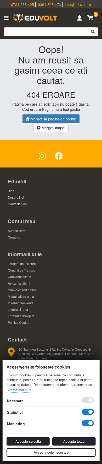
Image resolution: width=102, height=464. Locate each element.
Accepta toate (73, 441)
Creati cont (15, 237)
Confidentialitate (19, 276)
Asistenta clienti (19, 283)
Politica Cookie (18, 322)
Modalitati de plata (21, 296)
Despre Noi (16, 197)
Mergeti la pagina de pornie (53, 118)
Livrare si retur (18, 309)
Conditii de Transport (22, 270)
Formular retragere (21, 316)
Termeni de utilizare (22, 263)
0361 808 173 (49, 4)
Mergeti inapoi (53, 127)
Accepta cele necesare (51, 452)
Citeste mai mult (19, 390)
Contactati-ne (17, 204)
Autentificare (17, 230)
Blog (11, 191)
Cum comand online (22, 290)
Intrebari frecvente (20, 303)
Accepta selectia (28, 441)
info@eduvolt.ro (78, 4)
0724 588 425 (22, 4)
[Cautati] (93, 31)
